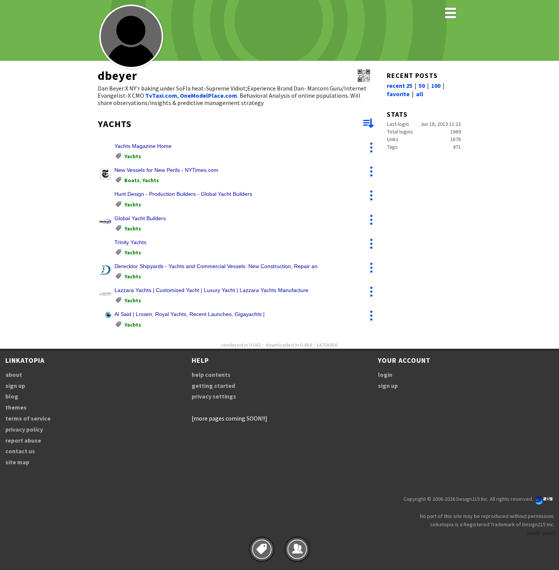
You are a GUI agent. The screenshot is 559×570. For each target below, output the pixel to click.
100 (435, 85)
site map (17, 462)
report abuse (23, 440)
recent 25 (399, 85)
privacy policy (24, 429)
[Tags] (262, 549)
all (419, 94)
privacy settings (214, 396)
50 (422, 85)
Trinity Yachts (130, 242)
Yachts (132, 156)
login (385, 374)
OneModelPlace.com (208, 95)
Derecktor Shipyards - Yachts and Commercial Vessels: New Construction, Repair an (216, 266)
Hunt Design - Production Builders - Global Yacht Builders (183, 194)
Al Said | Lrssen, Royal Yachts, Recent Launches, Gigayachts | (189, 314)
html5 (533, 533)
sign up (15, 385)
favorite (398, 94)
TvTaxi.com (161, 95)
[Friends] (297, 549)
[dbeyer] (131, 67)
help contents (211, 374)
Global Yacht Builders (140, 218)
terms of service (28, 418)
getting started (213, 385)
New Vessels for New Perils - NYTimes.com (166, 170)
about (13, 374)
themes (16, 407)
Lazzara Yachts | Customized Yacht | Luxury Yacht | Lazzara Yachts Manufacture (211, 290)
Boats (132, 180)
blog (11, 396)
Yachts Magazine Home (143, 146)
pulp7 (548, 533)
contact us (20, 451)
